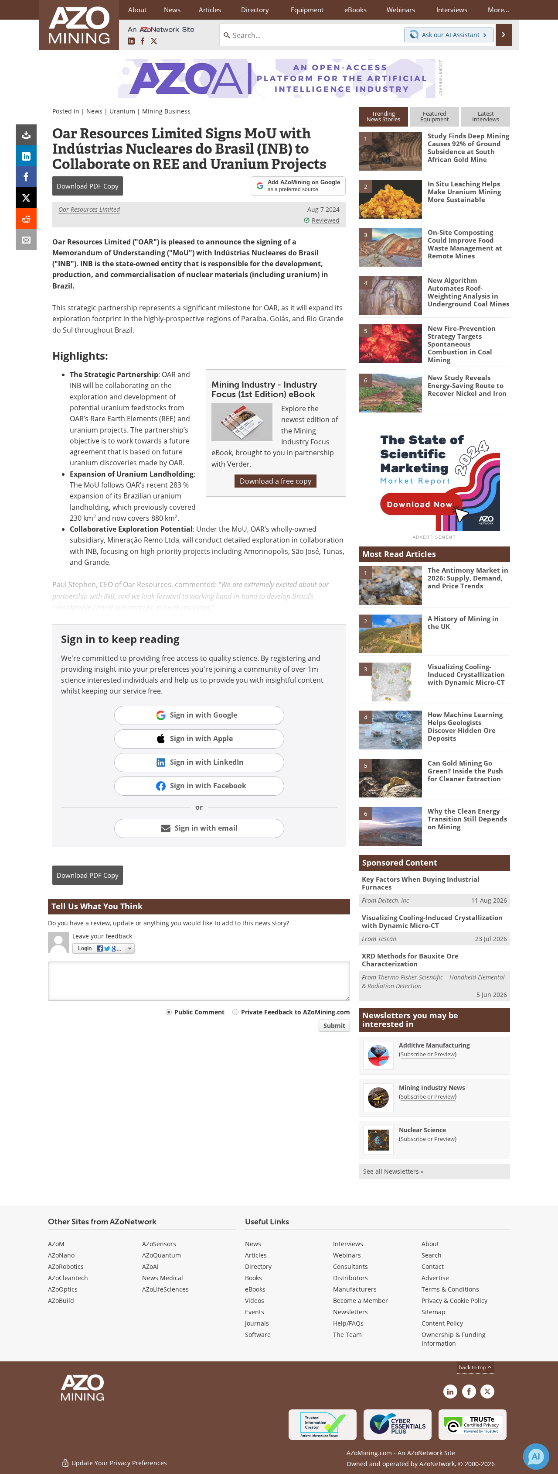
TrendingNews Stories (383, 116)
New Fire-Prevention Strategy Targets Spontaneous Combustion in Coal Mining (462, 344)
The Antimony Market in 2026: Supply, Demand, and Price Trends (468, 578)
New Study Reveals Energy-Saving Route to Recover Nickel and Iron (467, 385)
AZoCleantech (68, 1278)
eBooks (255, 1289)
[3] (390, 247)
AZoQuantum (161, 1255)
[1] (390, 151)
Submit (334, 1025)
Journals (257, 1323)
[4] (390, 295)
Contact (433, 1266)
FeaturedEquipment (434, 116)
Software (258, 1334)
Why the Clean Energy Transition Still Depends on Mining (467, 819)
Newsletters (350, 1312)
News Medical (162, 1278)
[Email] (26, 239)
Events (254, 1312)
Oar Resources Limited (89, 209)
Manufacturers (355, 1289)
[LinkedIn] (26, 155)
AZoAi (150, 1266)
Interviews (348, 1244)
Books (253, 1278)
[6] (390, 392)
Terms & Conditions (450, 1289)
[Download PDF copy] (26, 134)
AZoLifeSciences (165, 1289)
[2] (390, 199)
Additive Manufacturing (434, 1045)
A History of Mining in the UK (463, 622)
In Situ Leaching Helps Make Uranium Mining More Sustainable (464, 191)
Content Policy (442, 1323)
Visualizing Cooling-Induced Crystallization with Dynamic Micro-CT (466, 674)
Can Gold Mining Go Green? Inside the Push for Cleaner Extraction (465, 771)
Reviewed (326, 220)
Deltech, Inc (393, 900)
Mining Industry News (432, 1087)
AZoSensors (159, 1244)
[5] (390, 343)
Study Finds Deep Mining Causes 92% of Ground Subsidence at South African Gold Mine (468, 147)
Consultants (350, 1266)
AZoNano (61, 1255)
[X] (26, 197)
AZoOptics (63, 1289)
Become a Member (360, 1300)
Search (432, 1255)
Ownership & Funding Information (454, 1338)
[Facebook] (26, 176)
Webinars (347, 1255)
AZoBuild (61, 1300)
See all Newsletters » (393, 1171)
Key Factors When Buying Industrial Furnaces (421, 883)
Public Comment (199, 1012)
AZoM (56, 1244)
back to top (473, 1367)
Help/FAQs (348, 1323)
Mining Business (166, 111)
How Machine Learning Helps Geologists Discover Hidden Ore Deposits (465, 726)
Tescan (387, 939)
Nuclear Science (422, 1130)
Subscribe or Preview (428, 1054)
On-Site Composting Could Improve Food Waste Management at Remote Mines (465, 244)
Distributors (350, 1278)
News (94, 111)
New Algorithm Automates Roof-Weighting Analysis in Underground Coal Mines (468, 292)
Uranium (122, 111)
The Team (347, 1334)
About (430, 1244)
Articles (256, 1255)
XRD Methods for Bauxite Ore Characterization (410, 960)
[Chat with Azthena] (536, 1456)
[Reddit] (26, 218)
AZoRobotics (66, 1266)
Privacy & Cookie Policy (454, 1300)
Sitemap (434, 1312)
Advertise (435, 1278)
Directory (255, 9)
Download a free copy (275, 481)
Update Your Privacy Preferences (118, 1463)
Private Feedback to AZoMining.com (295, 1012)
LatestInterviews (485, 116)
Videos (254, 1300)
